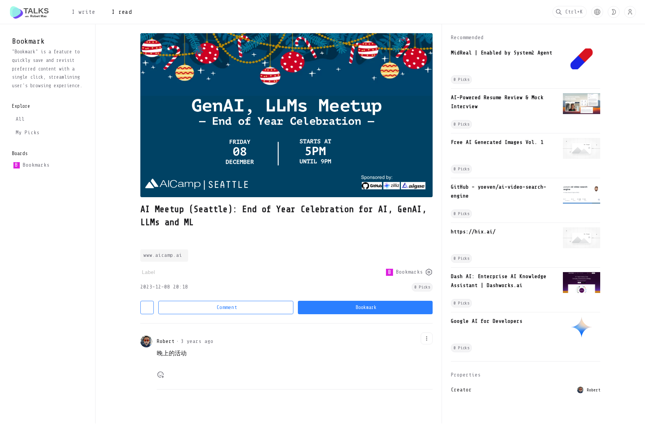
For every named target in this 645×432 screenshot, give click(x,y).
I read (122, 12)
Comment (226, 307)
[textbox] (295, 356)
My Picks (28, 132)
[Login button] (630, 12)
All (20, 119)
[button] (597, 12)
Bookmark (366, 307)
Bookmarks (32, 165)
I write (83, 12)
